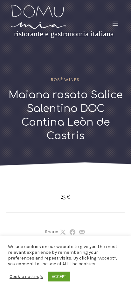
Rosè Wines (65, 79)
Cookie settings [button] (26, 276)
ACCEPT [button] (59, 276)
